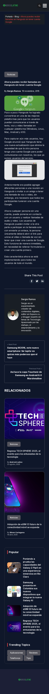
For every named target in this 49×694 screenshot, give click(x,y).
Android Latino (16, 462)
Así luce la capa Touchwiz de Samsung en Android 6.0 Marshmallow (26, 375)
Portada (9, 16)
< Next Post (12, 344)
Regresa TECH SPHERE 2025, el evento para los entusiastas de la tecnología (24, 454)
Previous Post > (35, 369)
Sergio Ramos (14, 91)
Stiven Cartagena (17, 532)
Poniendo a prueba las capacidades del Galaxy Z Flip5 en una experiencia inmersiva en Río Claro (32, 567)
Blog (17, 16)
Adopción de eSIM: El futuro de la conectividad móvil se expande (24, 526)
